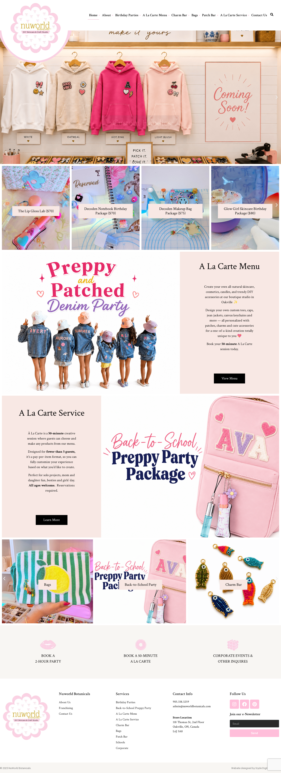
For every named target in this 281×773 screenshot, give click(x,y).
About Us (65, 702)
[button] (4, 97)
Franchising (66, 708)
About (106, 15)
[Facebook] (244, 704)
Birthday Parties (126, 15)
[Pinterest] (254, 704)
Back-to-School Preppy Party (133, 708)
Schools (120, 742)
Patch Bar (209, 15)
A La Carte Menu (155, 15)
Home (93, 15)
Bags (195, 15)
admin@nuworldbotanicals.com (192, 706)
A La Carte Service (233, 15)
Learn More (47, 595)
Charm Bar (179, 15)
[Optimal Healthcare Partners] (35, 28)
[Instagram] (234, 704)
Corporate (122, 748)
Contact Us (259, 15)
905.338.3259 (181, 702)
